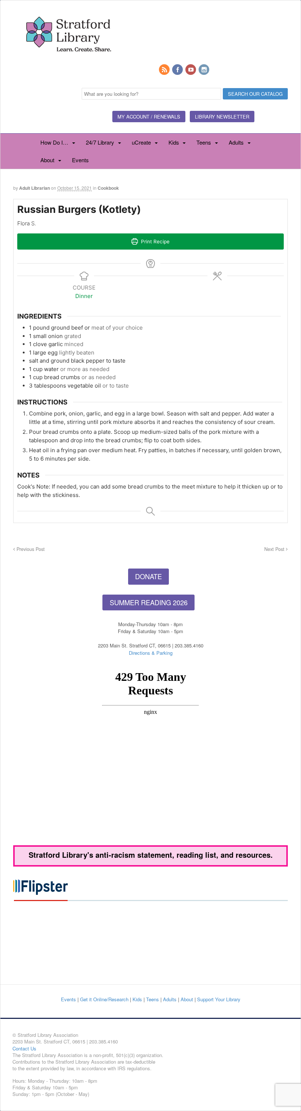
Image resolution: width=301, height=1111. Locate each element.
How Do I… (54, 142)
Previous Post (30, 549)
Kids (173, 142)
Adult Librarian (34, 188)
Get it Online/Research (104, 999)
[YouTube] (191, 69)
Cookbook (108, 188)
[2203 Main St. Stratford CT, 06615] (68, 60)
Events (80, 160)
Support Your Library (218, 999)
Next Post (275, 549)
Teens (203, 142)
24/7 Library (100, 142)
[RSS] (165, 69)
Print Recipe (154, 241)
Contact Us (24, 1048)
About (47, 160)
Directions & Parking (151, 652)
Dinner (84, 296)
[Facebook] (178, 69)
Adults (236, 142)
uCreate (141, 142)
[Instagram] (204, 69)
